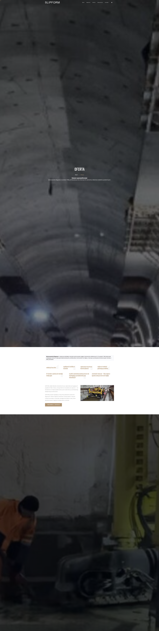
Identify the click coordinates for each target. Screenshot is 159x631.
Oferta (93, 2)
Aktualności (100, 2)
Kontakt (106, 2)
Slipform (88, 2)
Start (83, 2)
